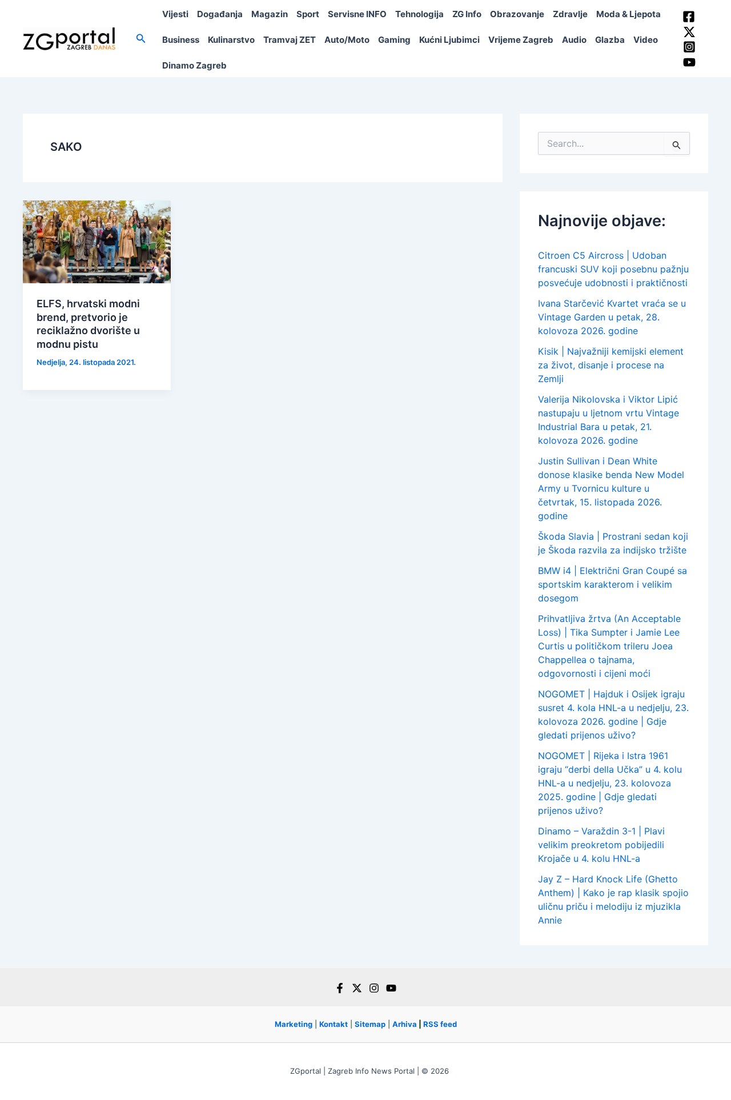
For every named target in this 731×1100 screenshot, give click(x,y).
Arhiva (404, 1024)
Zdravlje (570, 14)
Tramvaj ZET (289, 39)
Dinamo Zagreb (194, 65)
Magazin (269, 14)
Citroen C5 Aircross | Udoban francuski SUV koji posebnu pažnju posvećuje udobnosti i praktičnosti (613, 269)
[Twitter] (689, 32)
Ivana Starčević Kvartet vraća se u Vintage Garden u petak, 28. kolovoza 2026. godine (612, 317)
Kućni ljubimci (449, 39)
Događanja (220, 14)
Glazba (610, 39)
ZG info (466, 14)
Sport (307, 14)
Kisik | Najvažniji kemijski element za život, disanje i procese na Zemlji (611, 365)
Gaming (394, 39)
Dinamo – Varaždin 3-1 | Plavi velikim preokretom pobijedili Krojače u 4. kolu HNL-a (601, 844)
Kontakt (333, 1024)
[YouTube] (689, 62)
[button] (141, 38)
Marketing (293, 1024)
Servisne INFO (357, 14)
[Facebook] (688, 16)
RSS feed (440, 1024)
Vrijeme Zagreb (520, 39)
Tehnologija (419, 14)
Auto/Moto (346, 39)
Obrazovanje (517, 14)
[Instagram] (689, 47)
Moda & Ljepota (628, 14)
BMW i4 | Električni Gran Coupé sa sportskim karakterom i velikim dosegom (612, 584)
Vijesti (175, 14)
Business (180, 39)
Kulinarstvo (231, 39)
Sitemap (370, 1024)
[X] (357, 988)
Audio (574, 39)
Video (645, 39)
